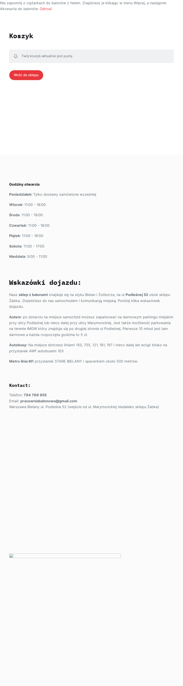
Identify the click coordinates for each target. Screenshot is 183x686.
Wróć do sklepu (26, 75)
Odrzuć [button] (46, 8)
